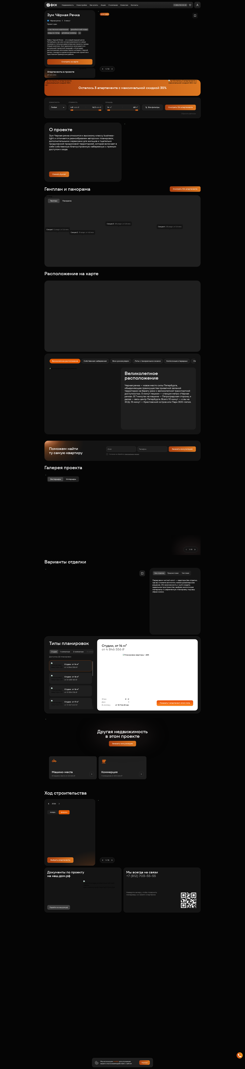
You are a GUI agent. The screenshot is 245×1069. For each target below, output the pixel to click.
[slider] (85, 110)
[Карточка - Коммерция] (122, 767)
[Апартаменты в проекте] (70, 73)
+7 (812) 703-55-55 (141, 876)
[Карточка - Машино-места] (73, 767)
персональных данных (132, 454)
